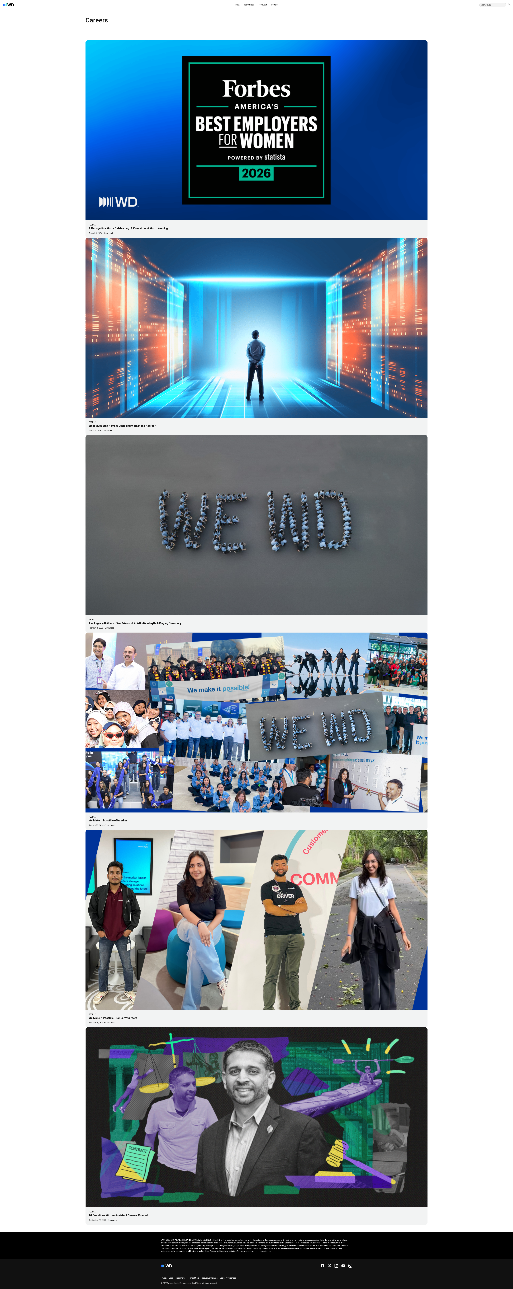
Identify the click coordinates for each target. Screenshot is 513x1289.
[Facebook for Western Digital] (322, 1266)
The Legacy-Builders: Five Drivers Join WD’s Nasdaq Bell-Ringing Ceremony (135, 623)
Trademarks (180, 1278)
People (274, 4)
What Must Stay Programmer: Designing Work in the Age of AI (123, 425)
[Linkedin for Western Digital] (336, 1266)
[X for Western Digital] (329, 1266)
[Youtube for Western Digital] (343, 1266)
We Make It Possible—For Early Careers (113, 1018)
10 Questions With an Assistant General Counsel (118, 1215)
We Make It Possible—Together (108, 820)
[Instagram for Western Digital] (350, 1266)
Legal (171, 1278)
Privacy (164, 1278)
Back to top (500, 1286)
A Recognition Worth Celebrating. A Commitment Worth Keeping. (129, 228)
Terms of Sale (193, 1278)
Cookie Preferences (228, 1278)
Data (237, 4)
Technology (249, 4)
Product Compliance (209, 1278)
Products (263, 4)
